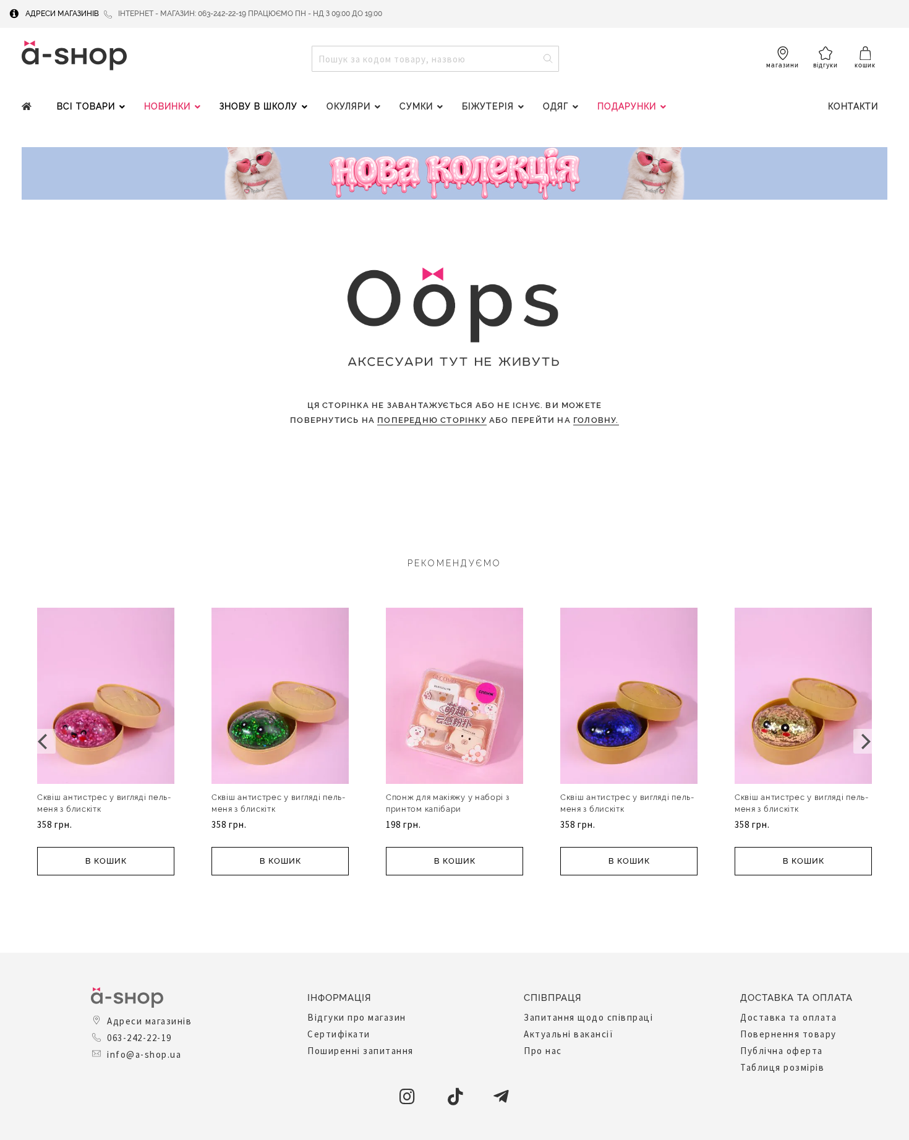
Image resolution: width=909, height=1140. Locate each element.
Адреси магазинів (62, 13)
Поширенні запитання (360, 1051)
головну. (596, 420)
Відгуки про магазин (356, 1017)
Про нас (543, 1051)
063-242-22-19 (139, 1038)
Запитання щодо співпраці (588, 1017)
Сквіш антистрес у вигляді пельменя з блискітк (104, 803)
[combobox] (435, 59)
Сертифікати (338, 1034)
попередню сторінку (432, 420)
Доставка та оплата (788, 1017)
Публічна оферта (781, 1051)
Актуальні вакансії (568, 1034)
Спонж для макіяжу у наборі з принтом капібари (448, 803)
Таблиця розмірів (782, 1067)
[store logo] (74, 55)
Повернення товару (788, 1034)
